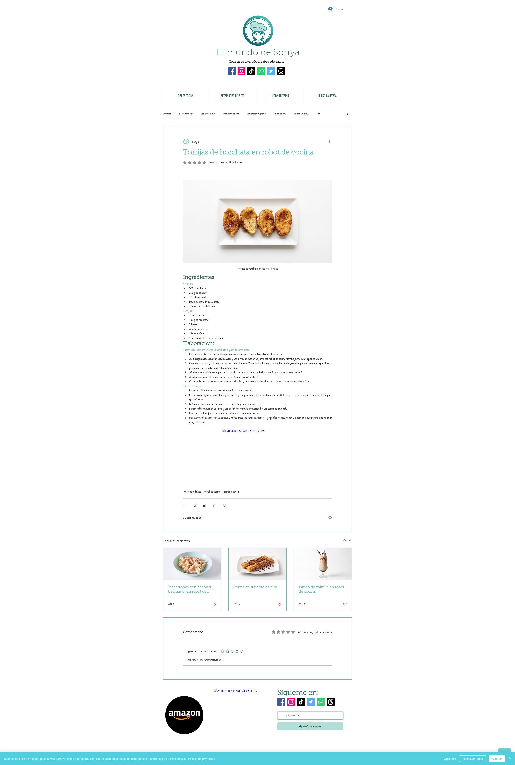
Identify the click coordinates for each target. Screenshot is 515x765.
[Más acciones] (329, 141)
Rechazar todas (473, 759)
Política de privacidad (201, 759)
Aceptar (497, 759)
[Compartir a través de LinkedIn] (205, 505)
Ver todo (347, 540)
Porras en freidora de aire (255, 587)
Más (318, 114)
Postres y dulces (192, 491)
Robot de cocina (186, 114)
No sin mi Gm (280, 114)
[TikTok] (251, 71)
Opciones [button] (450, 759)
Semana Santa (231, 491)
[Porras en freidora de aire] (257, 564)
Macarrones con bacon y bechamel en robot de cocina (189, 590)
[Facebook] (232, 71)
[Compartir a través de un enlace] (214, 505)
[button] (347, 113)
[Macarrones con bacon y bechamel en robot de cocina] (192, 564)
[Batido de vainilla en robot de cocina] (323, 564)
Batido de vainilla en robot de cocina (321, 590)
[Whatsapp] (261, 71)
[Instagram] (241, 71)
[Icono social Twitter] (271, 71)
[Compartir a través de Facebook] (185, 505)
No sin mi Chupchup (256, 114)
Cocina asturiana (301, 114)
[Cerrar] (510, 758)
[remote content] (257, 454)
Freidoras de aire (208, 114)
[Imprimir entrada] (224, 505)
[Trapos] (281, 71)
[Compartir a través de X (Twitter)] (195, 505)
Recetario (167, 114)
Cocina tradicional (231, 114)
